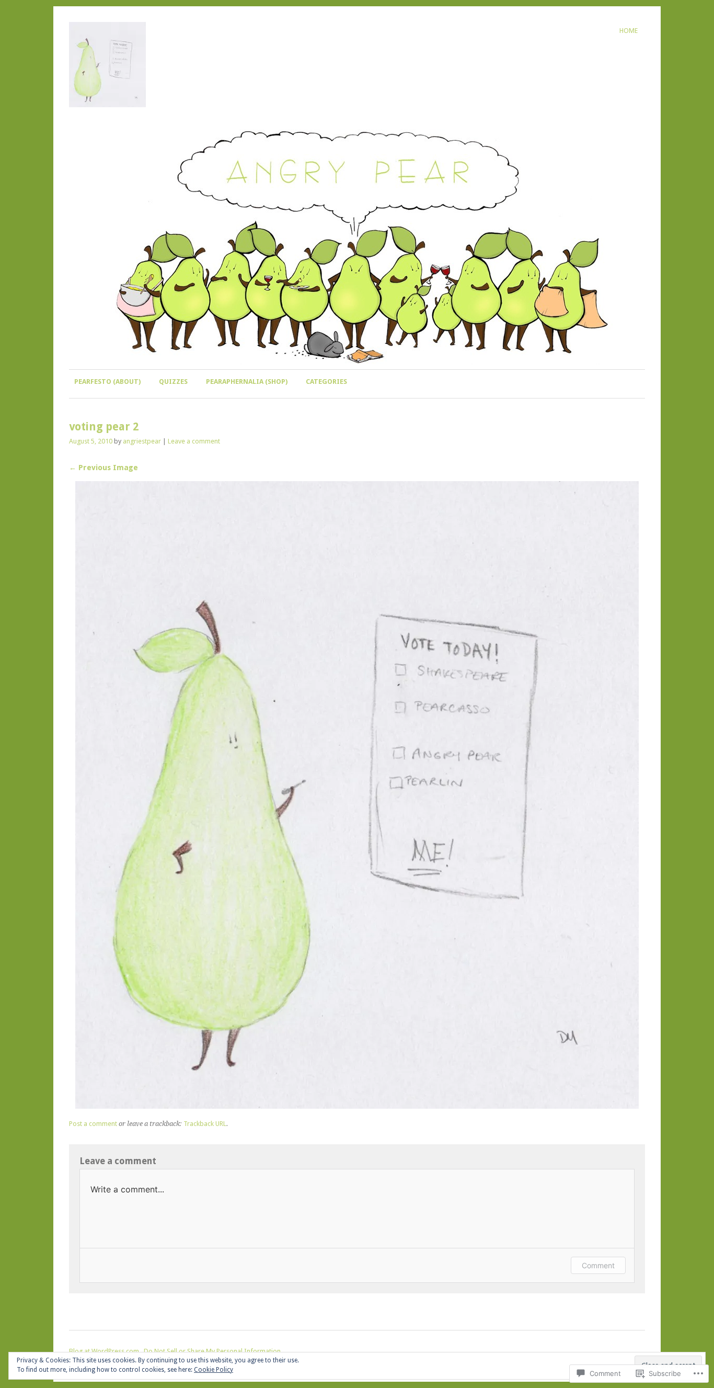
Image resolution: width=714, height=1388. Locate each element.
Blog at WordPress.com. (105, 1351)
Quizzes (173, 381)
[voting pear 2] (357, 1106)
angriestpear (142, 441)
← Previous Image (103, 467)
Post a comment (93, 1124)
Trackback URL (204, 1124)
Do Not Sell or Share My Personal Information (212, 1351)
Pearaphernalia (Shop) (246, 381)
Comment (598, 1265)
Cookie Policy (213, 1369)
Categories (326, 381)
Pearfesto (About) (107, 381)
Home (628, 31)
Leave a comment (194, 441)
